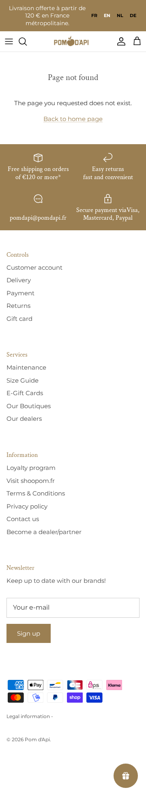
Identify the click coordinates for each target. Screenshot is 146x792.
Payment (20, 293)
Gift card (19, 318)
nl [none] (120, 15)
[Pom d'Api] (73, 41)
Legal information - (29, 716)
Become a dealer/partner (44, 532)
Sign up (28, 633)
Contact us (22, 519)
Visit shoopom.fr (30, 481)
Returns (18, 305)
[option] (94, 15)
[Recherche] (27, 41)
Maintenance (26, 367)
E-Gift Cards (24, 393)
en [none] (107, 15)
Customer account (34, 267)
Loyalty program (31, 468)
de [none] (133, 15)
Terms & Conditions (35, 493)
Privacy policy (26, 506)
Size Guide (22, 380)
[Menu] (9, 41)
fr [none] (94, 15)
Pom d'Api (37, 739)
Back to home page (73, 119)
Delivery (18, 280)
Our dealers (24, 418)
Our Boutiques (28, 406)
